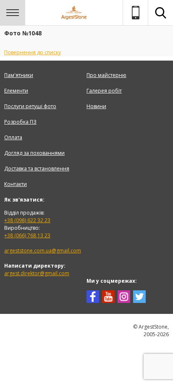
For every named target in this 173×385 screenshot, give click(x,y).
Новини (96, 106)
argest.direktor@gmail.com (36, 273)
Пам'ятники (18, 75)
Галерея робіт (104, 90)
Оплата (13, 137)
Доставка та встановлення (36, 168)
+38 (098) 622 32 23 (27, 220)
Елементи (16, 90)
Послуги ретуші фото (30, 106)
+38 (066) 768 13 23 (27, 235)
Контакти (15, 184)
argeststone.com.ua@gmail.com (42, 250)
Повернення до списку (32, 52)
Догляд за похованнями (34, 153)
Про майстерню (106, 75)
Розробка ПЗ (20, 121)
